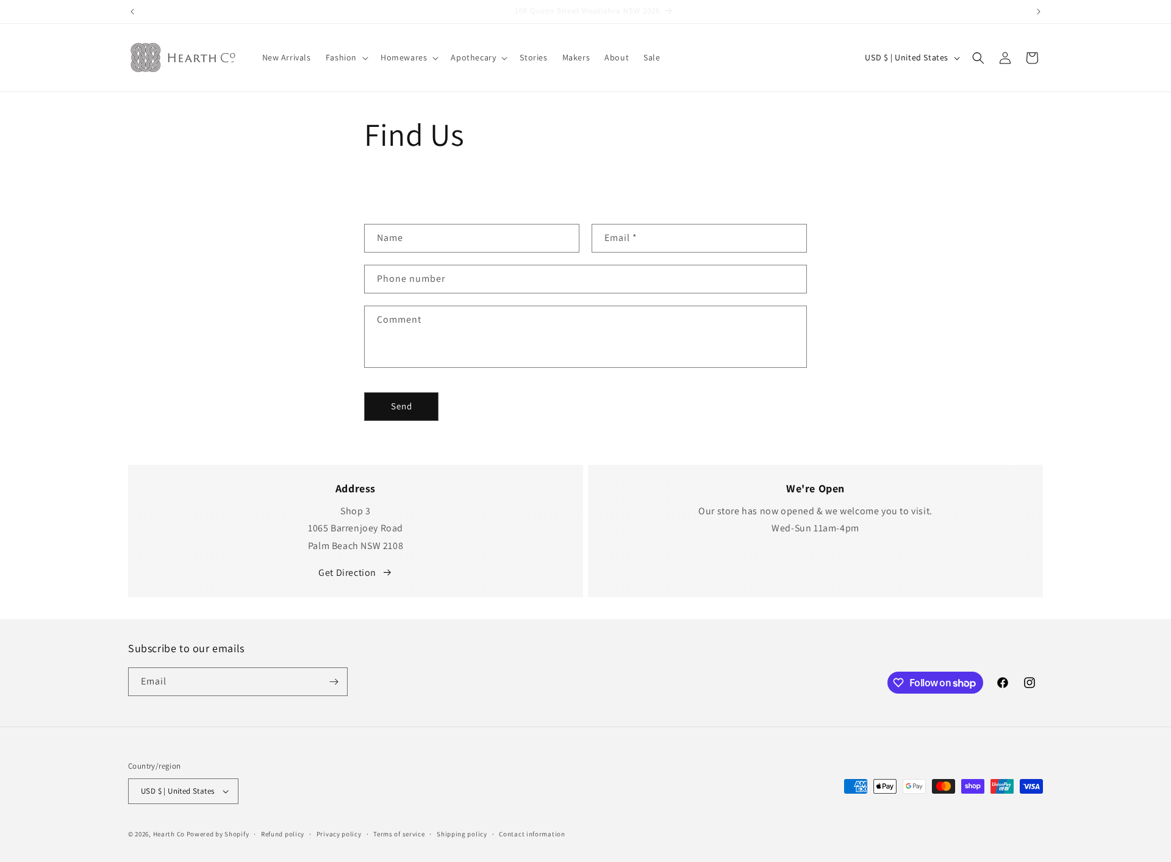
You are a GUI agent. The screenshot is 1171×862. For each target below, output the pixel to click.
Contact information (532, 834)
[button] (345, 57)
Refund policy (282, 834)
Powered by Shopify (218, 834)
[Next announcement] (1038, 11)
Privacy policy (339, 834)
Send (401, 406)
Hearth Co (169, 834)
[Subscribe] (333, 681)
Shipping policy (462, 834)
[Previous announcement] (132, 11)
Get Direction (347, 572)
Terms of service (398, 834)
